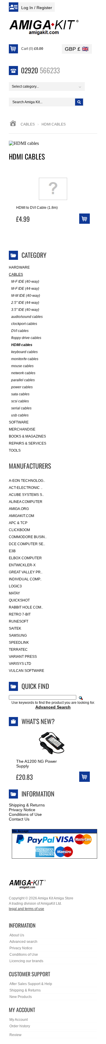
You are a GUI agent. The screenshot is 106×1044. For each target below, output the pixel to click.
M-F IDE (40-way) (25, 281)
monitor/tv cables (24, 359)
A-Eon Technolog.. (27, 481)
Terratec (18, 650)
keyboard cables (24, 352)
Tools (15, 450)
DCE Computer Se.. (27, 544)
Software (19, 422)
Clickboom (19, 530)
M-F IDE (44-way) (25, 289)
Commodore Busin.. (28, 537)
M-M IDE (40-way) (25, 296)
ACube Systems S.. (26, 495)
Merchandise (22, 429)
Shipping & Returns (27, 805)
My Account (18, 1020)
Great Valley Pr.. (25, 572)
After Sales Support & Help (30, 984)
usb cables (20, 415)
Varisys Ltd (20, 664)
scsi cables (20, 401)
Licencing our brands (26, 961)
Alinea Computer (25, 502)
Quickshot (19, 600)
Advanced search (23, 942)
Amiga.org (19, 509)
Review (15, 1035)
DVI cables (20, 331)
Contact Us (19, 819)
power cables (22, 387)
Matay (14, 593)
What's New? (38, 721)
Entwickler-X (22, 565)
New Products (20, 997)
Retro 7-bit (20, 614)
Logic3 (15, 586)
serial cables (21, 408)
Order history (19, 1026)
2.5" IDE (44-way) (25, 303)
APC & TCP (18, 523)
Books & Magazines (27, 436)
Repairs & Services (27, 443)
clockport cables (24, 324)
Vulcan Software (26, 671)
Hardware (19, 267)
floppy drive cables (26, 338)
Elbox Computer (25, 558)
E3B (12, 551)
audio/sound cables (27, 317)
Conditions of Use (25, 814)
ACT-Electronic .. (25, 488)
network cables (23, 373)
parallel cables (23, 380)
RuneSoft (18, 621)
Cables (28, 124)
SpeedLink (19, 642)
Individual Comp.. (25, 579)
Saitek (15, 628)
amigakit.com (21, 516)
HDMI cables (21, 345)
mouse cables (22, 366)
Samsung (18, 635)
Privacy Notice (22, 809)
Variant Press (23, 657)
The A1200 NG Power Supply (36, 763)
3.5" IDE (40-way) (25, 310)
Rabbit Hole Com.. (26, 607)
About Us (16, 935)
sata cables (20, 394)
